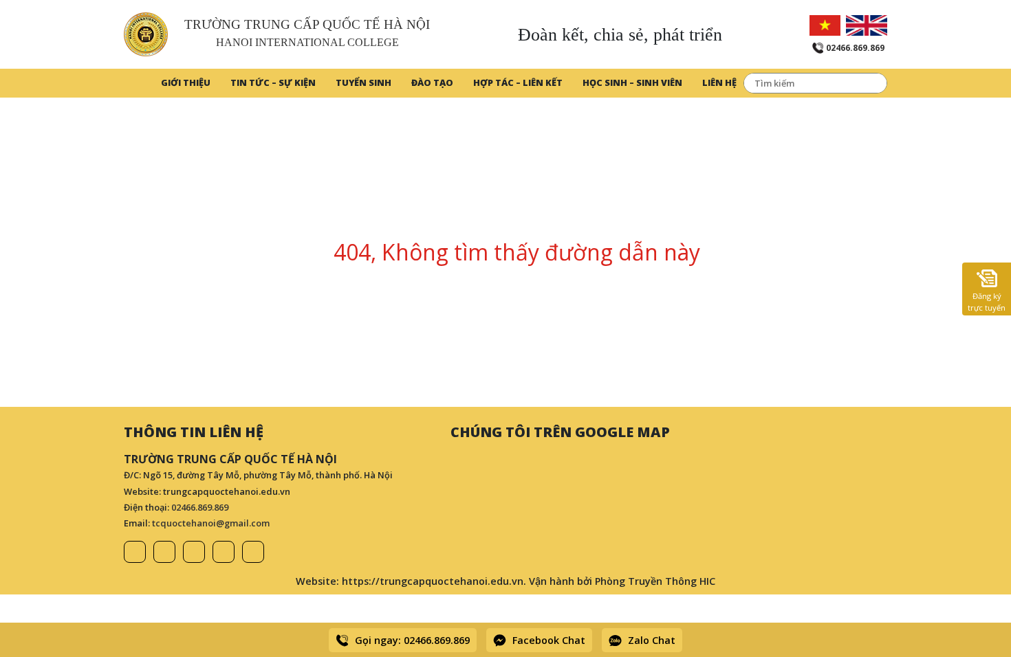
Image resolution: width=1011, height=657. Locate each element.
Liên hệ (719, 82)
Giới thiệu (185, 82)
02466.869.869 (199, 507)
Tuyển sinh (363, 82)
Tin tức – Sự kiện (273, 82)
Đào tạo (432, 82)
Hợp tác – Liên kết (518, 82)
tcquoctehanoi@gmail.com (211, 523)
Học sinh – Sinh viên (632, 82)
